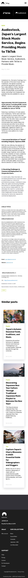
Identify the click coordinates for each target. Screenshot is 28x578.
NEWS (3, 290)
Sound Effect (13, 536)
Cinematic (12, 539)
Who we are (5, 533)
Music (11, 533)
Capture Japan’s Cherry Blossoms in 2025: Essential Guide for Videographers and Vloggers (13, 457)
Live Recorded (14, 545)
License (4, 560)
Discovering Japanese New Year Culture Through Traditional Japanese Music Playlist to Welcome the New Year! (14, 393)
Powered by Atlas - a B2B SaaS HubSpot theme (14, 576)
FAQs (3, 554)
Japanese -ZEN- (14, 542)
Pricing (3, 557)
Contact (4, 566)
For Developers (6, 563)
